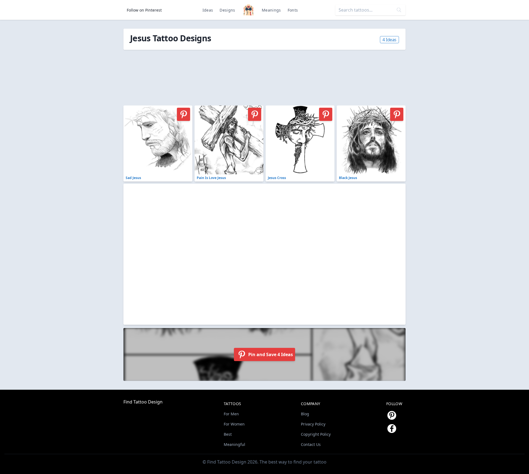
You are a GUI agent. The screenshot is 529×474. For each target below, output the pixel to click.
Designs (227, 10)
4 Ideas (389, 40)
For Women (234, 424)
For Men (231, 413)
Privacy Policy (313, 424)
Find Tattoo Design (143, 402)
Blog (305, 413)
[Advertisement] (247, 74)
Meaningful (234, 444)
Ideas (208, 10)
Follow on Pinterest (144, 10)
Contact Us (311, 444)
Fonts (293, 10)
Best (228, 434)
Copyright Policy (316, 434)
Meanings (271, 10)
